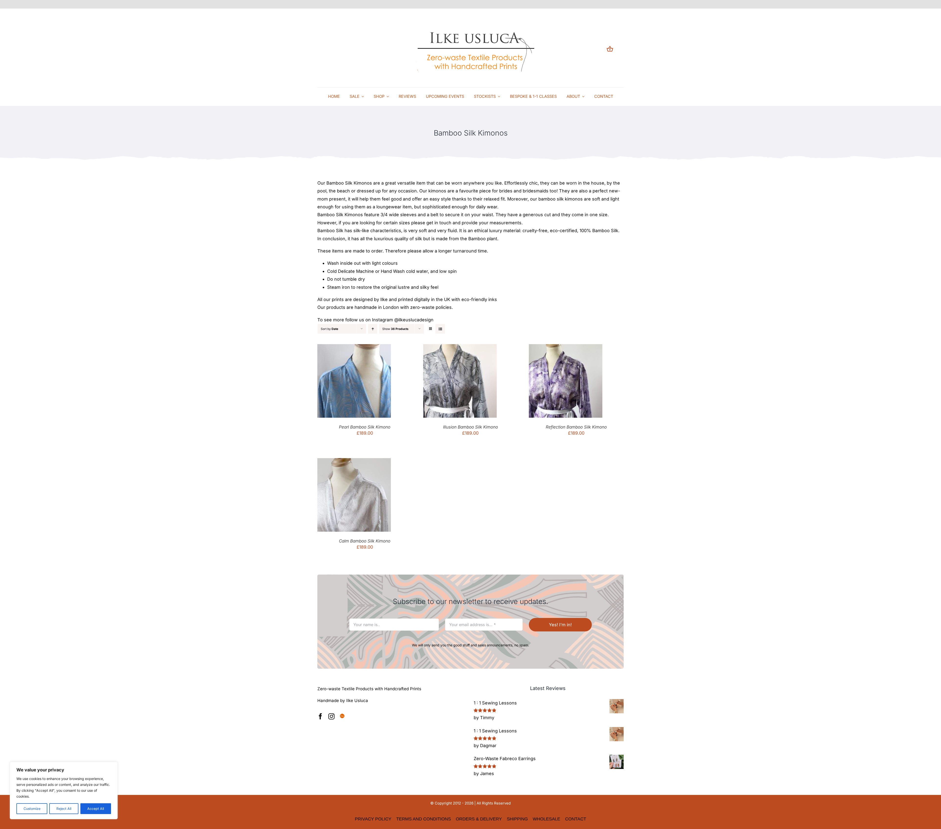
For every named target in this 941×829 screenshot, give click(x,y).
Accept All (95, 808)
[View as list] (440, 329)
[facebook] (320, 716)
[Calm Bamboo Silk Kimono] (354, 462)
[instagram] (331, 716)
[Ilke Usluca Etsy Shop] (342, 716)
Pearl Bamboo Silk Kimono (364, 427)
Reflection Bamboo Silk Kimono (576, 427)
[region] (64, 790)
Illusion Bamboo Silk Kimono (470, 427)
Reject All (63, 808)
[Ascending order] (372, 329)
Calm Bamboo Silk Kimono (364, 541)
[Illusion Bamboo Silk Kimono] (460, 348)
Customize (32, 808)
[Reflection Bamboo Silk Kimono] (565, 348)
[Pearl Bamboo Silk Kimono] (354, 348)
